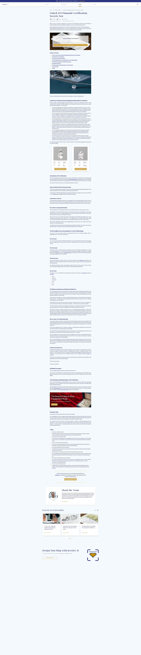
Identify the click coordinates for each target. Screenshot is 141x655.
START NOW (54, 404)
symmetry (52, 274)
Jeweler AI (57, 475)
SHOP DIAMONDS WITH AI (60, 169)
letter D (57, 252)
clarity (55, 194)
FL (71, 265)
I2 (73, 265)
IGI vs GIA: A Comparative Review (58, 58)
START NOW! (82, 1)
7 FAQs (53, 68)
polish (88, 353)
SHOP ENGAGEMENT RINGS (70, 479)
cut (52, 194)
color (57, 194)
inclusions (82, 260)
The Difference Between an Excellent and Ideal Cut (61, 61)
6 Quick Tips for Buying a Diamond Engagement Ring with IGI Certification (66, 55)
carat (61, 194)
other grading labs (57, 388)
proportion (84, 272)
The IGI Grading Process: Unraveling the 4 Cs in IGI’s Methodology (64, 60)
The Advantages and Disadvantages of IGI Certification (62, 65)
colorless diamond (67, 252)
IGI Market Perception (56, 63)
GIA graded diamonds (73, 179)
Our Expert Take (55, 66)
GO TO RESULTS (70, 45)
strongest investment (64, 389)
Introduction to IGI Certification (58, 56)
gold (69, 221)
